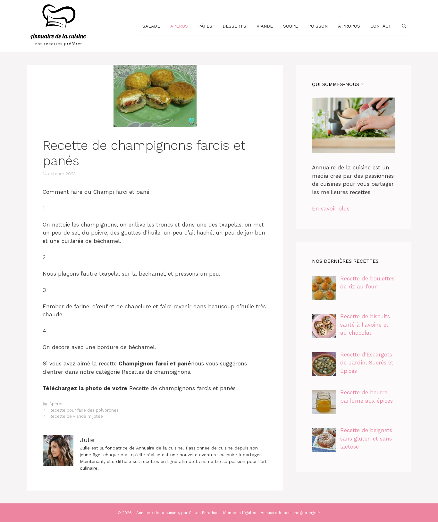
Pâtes (205, 26)
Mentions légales (239, 512)
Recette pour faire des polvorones (84, 410)
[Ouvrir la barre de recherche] (404, 26)
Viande (265, 26)
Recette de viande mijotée (76, 416)
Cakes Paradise (204, 512)
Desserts (234, 26)
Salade (151, 26)
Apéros (179, 26)
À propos (349, 26)
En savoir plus (331, 208)
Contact (381, 26)
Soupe (290, 26)
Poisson (318, 26)
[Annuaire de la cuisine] (59, 25)
